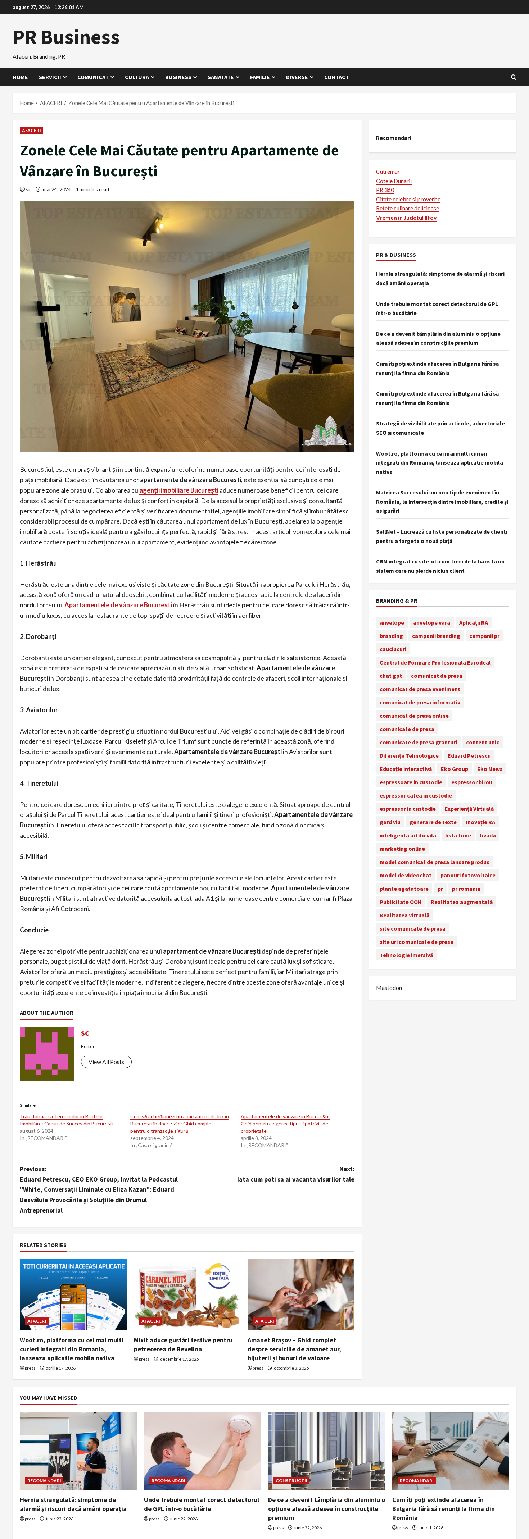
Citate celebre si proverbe (408, 198)
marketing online (402, 848)
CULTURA (137, 77)
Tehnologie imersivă (406, 954)
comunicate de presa (407, 728)
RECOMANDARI (44, 1480)
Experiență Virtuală (469, 808)
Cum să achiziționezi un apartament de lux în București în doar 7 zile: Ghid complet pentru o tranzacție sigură (179, 1123)
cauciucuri (393, 648)
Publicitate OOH (401, 901)
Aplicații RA (473, 622)
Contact (336, 77)
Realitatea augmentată (462, 901)
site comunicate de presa (413, 928)
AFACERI (31, 130)
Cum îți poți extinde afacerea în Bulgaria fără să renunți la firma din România (443, 1508)
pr (440, 888)
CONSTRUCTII (291, 1480)
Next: (295, 1174)
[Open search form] (513, 77)
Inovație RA (480, 821)
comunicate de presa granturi (418, 741)
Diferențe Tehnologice (409, 755)
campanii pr (484, 635)
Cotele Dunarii (394, 180)
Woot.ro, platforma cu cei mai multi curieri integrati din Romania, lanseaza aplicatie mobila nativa (71, 1349)
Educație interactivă (406, 768)
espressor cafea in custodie (416, 795)
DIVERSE (297, 77)
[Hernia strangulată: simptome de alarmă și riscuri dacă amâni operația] (78, 1451)
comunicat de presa (436, 675)
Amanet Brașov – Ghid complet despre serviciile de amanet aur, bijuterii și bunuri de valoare (294, 1349)
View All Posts (106, 1061)
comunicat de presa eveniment (420, 688)
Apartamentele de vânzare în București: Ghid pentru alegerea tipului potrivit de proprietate (285, 1123)
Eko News (490, 768)
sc (28, 189)
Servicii (50, 77)
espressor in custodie (408, 808)
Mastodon (389, 987)
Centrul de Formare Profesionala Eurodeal (435, 662)
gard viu (390, 821)
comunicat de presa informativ (420, 701)
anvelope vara (431, 622)
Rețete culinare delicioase (407, 208)
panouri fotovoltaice (468, 874)
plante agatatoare (404, 888)
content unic (482, 741)
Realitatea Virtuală (404, 914)
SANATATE (221, 77)
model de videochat (405, 874)
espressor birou (471, 781)
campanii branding (436, 635)
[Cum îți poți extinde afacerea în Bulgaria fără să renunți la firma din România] (450, 1451)
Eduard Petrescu (469, 755)
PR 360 (385, 189)
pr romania (466, 888)
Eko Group (454, 768)
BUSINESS (178, 77)
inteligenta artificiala (408, 835)
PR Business (66, 36)
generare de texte (433, 821)
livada (488, 835)
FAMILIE (260, 77)
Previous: (99, 1189)
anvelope (392, 622)
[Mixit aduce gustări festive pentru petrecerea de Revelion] (187, 1294)
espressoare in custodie (411, 781)
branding (391, 635)
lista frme (458, 835)
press (30, 1368)
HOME (20, 77)
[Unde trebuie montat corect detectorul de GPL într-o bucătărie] (202, 1451)
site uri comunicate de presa (416, 941)
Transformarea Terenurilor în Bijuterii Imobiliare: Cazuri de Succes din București (66, 1120)
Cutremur (388, 171)
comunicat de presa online (414, 715)
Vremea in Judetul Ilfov (406, 217)
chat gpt (391, 675)
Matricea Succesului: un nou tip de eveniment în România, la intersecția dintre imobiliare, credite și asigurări (442, 501)
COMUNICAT (93, 77)
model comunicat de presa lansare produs (434, 861)
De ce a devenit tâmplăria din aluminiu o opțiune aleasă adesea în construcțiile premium (326, 1508)
